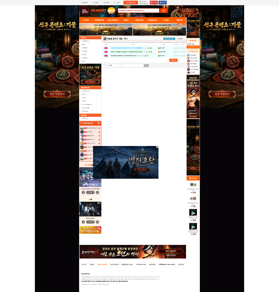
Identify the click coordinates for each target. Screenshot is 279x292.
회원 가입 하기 (142, 2)
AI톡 (85, 101)
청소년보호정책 (114, 264)
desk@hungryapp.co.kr (152, 279)
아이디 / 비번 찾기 (143, 3)
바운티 (129, 14)
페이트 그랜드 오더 (194, 58)
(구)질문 (85, 51)
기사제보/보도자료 (141, 264)
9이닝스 (135, 14)
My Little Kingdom (92, 128)
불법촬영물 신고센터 (127, 264)
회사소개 (84, 264)
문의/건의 (85, 118)
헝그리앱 (162, 48)
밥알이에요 (163, 52)
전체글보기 (86, 41)
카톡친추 (85, 58)
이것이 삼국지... (91, 147)
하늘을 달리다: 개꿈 (114, 39)
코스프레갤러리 (87, 104)
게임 (85, 97)
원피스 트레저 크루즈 (194, 61)
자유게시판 (87, 91)
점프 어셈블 (193, 64)
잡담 (84, 44)
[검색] (146, 65)
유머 (85, 94)
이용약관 (91, 264)
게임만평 (85, 111)
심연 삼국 (89, 132)
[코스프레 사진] (90, 177)
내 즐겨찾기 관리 (193, 47)
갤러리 (84, 54)
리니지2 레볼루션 (194, 69)
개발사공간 (181, 264)
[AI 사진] (90, 209)
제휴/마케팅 (152, 264)
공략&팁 (85, 48)
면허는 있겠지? (90, 218)
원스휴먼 (192, 72)
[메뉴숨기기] (181, 24)
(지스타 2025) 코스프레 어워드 (90, 189)
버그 (84, 61)
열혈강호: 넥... (91, 135)
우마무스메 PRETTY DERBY (194, 66)
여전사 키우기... (91, 143)
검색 (163, 10)
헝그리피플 (86, 108)
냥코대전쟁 (193, 55)
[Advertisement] (193, 140)
